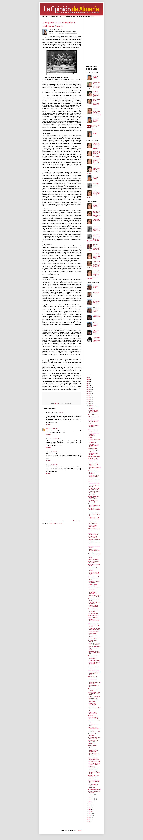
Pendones (90, 437)
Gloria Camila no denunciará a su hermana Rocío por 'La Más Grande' (96, 146)
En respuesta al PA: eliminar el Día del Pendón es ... (93, 460)
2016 (88, 397)
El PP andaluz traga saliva (94, 761)
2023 (88, 383)
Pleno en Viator (91, 743)
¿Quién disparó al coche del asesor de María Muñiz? (93, 445)
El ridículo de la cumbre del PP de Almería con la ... (94, 514)
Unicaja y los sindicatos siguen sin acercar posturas (93, 476)
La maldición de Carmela (94, 660)
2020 (88, 389)
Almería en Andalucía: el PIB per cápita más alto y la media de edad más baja (93, 247)
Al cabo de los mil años (93, 414)
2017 (88, 395)
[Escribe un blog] (66, 403)
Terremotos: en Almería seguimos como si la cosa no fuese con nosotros (93, 85)
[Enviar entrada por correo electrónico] (62, 403)
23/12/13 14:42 (56, 438)
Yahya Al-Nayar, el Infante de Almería (94, 588)
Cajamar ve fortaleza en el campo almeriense (94, 644)
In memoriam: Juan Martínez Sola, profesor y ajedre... (94, 450)
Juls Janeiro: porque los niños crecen (96, 185)
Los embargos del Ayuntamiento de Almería (93, 569)
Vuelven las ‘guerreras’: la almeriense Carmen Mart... (94, 693)
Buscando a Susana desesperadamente (93, 758)
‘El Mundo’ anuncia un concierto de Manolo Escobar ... (93, 411)
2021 (88, 387)
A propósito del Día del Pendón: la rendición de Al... (94, 510)
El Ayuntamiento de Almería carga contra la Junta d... (94, 728)
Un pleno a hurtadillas (93, 617)
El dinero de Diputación (93, 559)
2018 (88, 393)
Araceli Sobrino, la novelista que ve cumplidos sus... (92, 657)
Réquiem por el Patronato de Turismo (94, 603)
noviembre (91, 795)
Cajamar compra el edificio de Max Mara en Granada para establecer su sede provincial (94, 112)
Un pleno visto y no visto (93, 631)
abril (90, 809)
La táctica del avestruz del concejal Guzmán (94, 738)
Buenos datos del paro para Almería (93, 741)
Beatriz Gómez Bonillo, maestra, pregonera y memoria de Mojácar (93, 102)
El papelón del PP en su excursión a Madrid (93, 533)
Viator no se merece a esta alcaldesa (93, 562)
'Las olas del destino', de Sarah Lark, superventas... (93, 434)
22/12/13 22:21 (60, 412)
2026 (88, 377)
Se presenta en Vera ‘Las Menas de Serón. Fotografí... (94, 493)
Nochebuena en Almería (94, 479)
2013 (88, 403)
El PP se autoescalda (93, 613)
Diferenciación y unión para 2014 (93, 486)
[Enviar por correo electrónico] (64, 403)
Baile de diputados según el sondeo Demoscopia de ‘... (94, 781)
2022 (88, 385)
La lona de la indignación (94, 696)
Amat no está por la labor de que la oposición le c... (94, 530)
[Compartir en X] (67, 403)
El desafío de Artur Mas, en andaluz (93, 582)
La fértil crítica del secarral (94, 789)
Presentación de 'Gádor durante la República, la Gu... (94, 652)
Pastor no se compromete (94, 553)
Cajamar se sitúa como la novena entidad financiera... (94, 663)
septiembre (91, 799)
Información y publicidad (94, 638)
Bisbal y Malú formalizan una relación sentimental (94, 426)
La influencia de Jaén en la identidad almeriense (94, 629)
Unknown (48, 428)
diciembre (91, 405)
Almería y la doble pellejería (92, 746)
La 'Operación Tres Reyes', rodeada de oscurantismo (94, 441)
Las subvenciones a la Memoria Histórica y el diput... (94, 755)
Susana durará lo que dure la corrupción (93, 606)
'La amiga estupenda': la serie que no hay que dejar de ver (96, 94)
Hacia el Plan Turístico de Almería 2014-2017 (94, 764)
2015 (88, 399)
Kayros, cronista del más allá (96, 324)
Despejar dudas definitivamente (92, 522)
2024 (88, 381)
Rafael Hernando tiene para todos (93, 734)
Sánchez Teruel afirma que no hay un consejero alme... (93, 497)
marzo (90, 811)
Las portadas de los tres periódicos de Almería (96, 119)
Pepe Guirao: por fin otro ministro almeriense (96, 332)
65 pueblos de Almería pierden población (93, 420)
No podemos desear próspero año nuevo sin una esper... (94, 472)
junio (90, 805)
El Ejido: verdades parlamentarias (92, 713)
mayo (90, 807)
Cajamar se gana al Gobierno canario (92, 526)
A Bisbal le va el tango (93, 615)
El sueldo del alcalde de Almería (96, 294)
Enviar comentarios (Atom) (55, 523)
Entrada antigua (77, 520)
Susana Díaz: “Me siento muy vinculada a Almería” (95, 127)
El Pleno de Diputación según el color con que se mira (94, 625)
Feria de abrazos (95, 132)
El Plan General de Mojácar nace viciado (93, 482)
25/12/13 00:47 (54, 451)
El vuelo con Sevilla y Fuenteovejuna (93, 501)
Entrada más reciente (48, 520)
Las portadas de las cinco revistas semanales (96, 77)
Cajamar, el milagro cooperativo (92, 585)
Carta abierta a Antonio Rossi (96, 220)
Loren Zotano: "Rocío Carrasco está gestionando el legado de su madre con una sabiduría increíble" (93, 238)
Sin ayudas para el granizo (92, 641)
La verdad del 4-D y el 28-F (94, 731)
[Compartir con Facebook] (68, 403)
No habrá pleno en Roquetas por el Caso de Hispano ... (93, 610)
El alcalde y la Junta (92, 715)
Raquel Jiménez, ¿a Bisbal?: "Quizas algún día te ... (94, 772)
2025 (88, 379)
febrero (90, 813)
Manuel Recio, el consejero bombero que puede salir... (94, 682)
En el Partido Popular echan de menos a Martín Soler (93, 786)
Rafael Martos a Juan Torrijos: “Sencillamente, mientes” (96, 339)
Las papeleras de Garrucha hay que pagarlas (93, 635)
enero (90, 815)
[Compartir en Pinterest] (70, 403)
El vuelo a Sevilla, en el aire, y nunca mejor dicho (93, 578)
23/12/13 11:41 (54, 428)
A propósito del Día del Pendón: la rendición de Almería (58, 24)
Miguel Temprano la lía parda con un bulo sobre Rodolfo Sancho (93, 194)
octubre (90, 797)
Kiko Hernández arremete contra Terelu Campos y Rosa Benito (96, 162)
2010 (88, 821)
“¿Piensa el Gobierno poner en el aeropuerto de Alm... (94, 551)
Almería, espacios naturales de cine (92, 537)
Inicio (63, 520)
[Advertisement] (61, 507)
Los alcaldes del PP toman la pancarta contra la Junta (94, 648)
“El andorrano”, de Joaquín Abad (96, 286)
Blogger (80, 830)
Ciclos (89, 423)
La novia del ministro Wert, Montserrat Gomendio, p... (94, 709)
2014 (88, 401)
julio (90, 803)
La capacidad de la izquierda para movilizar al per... (92, 592)
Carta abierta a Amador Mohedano (96, 205)
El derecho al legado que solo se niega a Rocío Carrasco (96, 228)
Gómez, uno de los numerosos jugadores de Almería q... (94, 505)
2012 (88, 817)
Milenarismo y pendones (94, 456)
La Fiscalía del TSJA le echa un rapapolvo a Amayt (93, 519)
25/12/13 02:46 (54, 464)
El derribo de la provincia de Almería (94, 540)
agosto (90, 801)
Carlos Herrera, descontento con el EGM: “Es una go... (93, 768)
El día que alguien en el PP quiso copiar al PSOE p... (94, 596)
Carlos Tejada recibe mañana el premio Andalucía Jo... (93, 464)
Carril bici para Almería (93, 670)
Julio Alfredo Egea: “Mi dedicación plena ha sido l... (93, 573)
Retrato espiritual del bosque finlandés (93, 430)
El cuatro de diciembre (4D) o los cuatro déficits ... (93, 777)
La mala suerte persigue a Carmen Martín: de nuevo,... (94, 673)
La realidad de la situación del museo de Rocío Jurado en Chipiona (96, 154)
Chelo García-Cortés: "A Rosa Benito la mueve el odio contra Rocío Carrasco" (93, 170)
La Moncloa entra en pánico (96, 316)
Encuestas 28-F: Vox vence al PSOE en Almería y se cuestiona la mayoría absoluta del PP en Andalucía (93, 274)
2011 (88, 819)
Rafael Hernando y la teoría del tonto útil (93, 718)
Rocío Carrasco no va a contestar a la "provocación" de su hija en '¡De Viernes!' (93, 264)
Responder (48, 424)
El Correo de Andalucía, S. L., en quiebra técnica (96, 309)
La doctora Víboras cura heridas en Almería (93, 489)
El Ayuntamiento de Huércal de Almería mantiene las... (93, 700)
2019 (88, 391)
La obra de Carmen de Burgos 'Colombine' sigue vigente (93, 750)
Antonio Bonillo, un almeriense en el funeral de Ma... (92, 678)
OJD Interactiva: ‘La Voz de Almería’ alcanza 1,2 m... (94, 620)
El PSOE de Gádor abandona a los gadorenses (92, 704)
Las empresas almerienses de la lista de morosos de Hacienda (96, 302)
